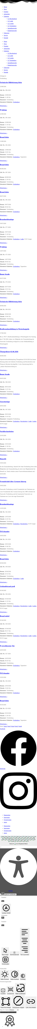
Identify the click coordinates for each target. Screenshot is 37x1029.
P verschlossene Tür (7, 646)
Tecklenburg (16, 102)
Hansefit (3, 459)
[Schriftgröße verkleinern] (2, 901)
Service (6, 35)
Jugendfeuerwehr (12, 28)
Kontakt (6, 38)
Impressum (7, 817)
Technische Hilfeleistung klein (11, 82)
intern (5, 822)
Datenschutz (7, 815)
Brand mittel (4, 616)
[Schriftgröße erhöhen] (2, 893)
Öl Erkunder (4, 531)
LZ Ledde (10, 21)
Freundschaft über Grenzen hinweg (13, 481)
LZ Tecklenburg (12, 26)
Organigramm (7, 820)
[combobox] (18, 841)
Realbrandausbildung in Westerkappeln (14, 329)
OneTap (10, 891)
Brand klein (4, 137)
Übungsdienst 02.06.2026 (9, 352)
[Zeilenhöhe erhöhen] (2, 918)
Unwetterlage (5, 402)
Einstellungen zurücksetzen (8, 1012)
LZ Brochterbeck (12, 19)
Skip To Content (4, 1010)
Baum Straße (5, 274)
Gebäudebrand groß (7, 586)
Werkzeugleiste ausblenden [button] (8, 894)
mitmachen (7, 14)
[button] (0, 847)
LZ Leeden (11, 23)
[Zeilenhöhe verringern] (2, 925)
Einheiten (6, 16)
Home (5, 7)
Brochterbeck (24, 421)
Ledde (22, 239)
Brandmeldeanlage (7, 219)
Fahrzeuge (6, 33)
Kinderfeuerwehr (12, 30)
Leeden (34, 421)
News (5, 9)
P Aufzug (3, 110)
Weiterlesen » (3, 105)
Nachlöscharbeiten (7, 431)
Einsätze (6, 11)
